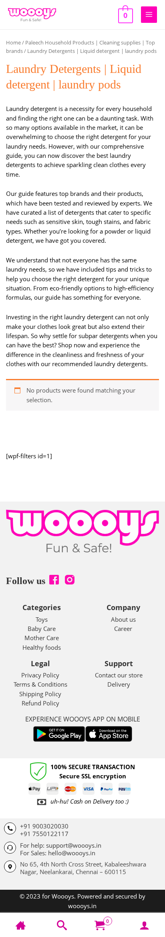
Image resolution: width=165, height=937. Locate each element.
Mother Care (41, 638)
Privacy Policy (40, 675)
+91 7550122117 (44, 834)
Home (13, 42)
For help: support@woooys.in (60, 845)
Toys (42, 619)
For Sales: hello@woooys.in (57, 853)
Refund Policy (40, 703)
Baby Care (42, 629)
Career (123, 629)
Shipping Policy (40, 694)
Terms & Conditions (40, 684)
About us (123, 619)
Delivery (118, 684)
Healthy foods (41, 647)
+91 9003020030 (44, 826)
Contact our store (119, 675)
